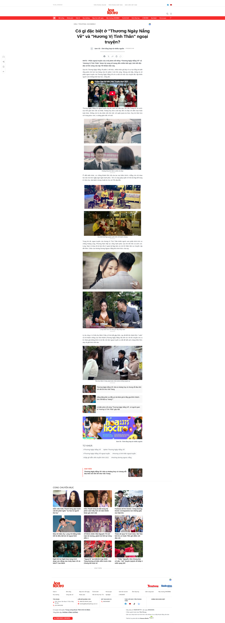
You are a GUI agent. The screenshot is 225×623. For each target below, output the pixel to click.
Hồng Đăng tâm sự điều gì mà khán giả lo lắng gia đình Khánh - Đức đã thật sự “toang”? (118, 398)
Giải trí (78, 18)
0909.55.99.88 (84, 601)
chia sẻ (104, 56)
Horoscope (163, 18)
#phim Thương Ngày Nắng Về (114, 449)
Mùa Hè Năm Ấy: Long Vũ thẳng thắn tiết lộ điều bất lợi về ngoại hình (67, 535)
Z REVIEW (145, 18)
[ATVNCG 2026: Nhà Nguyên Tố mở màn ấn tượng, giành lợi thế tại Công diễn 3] (98, 523)
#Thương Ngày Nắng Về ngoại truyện (96, 453)
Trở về (3, 71)
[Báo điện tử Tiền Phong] (152, 586)
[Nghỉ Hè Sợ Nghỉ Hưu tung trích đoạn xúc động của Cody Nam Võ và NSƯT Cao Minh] (67, 549)
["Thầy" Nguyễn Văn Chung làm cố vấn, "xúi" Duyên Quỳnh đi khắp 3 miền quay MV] (129, 549)
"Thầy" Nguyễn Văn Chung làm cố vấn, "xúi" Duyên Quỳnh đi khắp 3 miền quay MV (129, 561)
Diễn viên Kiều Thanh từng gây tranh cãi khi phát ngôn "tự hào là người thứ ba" (67, 511)
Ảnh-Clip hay (135, 18)
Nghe (3, 57)
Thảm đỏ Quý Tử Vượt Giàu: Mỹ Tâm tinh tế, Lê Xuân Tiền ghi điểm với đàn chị (129, 536)
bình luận (120, 56)
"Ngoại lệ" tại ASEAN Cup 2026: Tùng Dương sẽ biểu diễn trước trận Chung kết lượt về (97, 561)
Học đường (86, 18)
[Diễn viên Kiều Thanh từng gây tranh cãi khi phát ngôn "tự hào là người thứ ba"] (67, 498)
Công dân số (69, 594)
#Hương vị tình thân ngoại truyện (124, 453)
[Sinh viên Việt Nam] (166, 586)
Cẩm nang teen (149, 591)
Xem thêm (170, 18)
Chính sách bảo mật (158, 599)
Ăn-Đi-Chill (125, 18)
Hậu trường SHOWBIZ (112, 18)
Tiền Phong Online (100, 5)
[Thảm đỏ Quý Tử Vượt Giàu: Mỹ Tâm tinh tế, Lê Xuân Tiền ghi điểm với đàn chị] (129, 523)
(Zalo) (90, 601)
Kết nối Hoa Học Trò (98, 594)
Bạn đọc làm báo (63, 618)
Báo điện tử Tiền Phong (112, 11)
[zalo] (140, 603)
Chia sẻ (3, 62)
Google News (149, 24)
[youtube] (171, 5)
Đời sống (61, 18)
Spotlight (154, 18)
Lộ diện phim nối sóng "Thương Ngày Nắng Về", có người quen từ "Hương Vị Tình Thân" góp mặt (118, 408)
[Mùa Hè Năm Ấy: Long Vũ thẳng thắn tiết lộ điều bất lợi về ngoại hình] (67, 523)
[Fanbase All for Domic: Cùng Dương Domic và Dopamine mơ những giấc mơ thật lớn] (129, 498)
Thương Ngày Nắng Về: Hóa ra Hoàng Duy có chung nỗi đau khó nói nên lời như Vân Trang (119, 388)
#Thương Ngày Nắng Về (92, 449)
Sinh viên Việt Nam (131, 5)
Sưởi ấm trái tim (123, 591)
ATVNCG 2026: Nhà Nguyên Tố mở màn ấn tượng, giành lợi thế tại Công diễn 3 (98, 536)
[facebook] (168, 5)
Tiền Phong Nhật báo (115, 5)
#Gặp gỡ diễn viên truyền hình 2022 (96, 457)
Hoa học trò (58, 584)
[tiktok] (135, 604)
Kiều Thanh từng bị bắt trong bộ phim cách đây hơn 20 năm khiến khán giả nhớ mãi (96, 511)
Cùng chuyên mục (63, 487)
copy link (112, 56)
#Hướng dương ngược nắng (121, 457)
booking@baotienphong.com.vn (88, 603)
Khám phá (70, 18)
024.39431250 (59, 605)
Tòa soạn (56, 599)
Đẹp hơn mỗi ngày (98, 18)
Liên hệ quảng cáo (84, 599)
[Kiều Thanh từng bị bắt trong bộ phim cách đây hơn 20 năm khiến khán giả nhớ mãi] (98, 498)
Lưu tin (3, 66)
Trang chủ (54, 18)
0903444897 (106, 601)
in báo (116, 56)
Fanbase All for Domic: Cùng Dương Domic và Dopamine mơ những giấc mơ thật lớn (128, 511)
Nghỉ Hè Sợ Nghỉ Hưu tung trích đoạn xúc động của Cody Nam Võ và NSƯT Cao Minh (66, 561)
